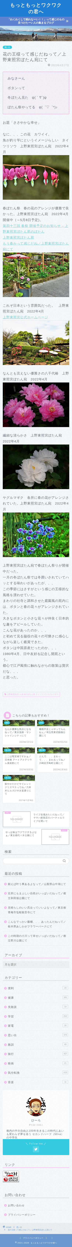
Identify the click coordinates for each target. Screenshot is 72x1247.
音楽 (37, 1082)
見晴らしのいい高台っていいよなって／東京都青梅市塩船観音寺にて (37, 910)
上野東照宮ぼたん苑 (18, 237)
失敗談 (37, 1006)
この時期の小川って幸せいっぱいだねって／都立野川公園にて (37, 938)
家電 (37, 1025)
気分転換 (37, 1072)
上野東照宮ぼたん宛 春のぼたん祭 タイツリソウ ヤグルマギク (32, 694)
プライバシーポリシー (22, 1214)
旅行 (37, 1053)
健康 (37, 997)
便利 (37, 988)
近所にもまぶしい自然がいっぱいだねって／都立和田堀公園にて (37, 896)
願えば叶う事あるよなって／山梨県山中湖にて (37, 884)
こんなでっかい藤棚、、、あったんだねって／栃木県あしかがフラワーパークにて (37, 924)
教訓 (37, 1044)
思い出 (7, 47)
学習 (37, 1016)
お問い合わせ (16, 1205)
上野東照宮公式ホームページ (25, 317)
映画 (37, 1063)
